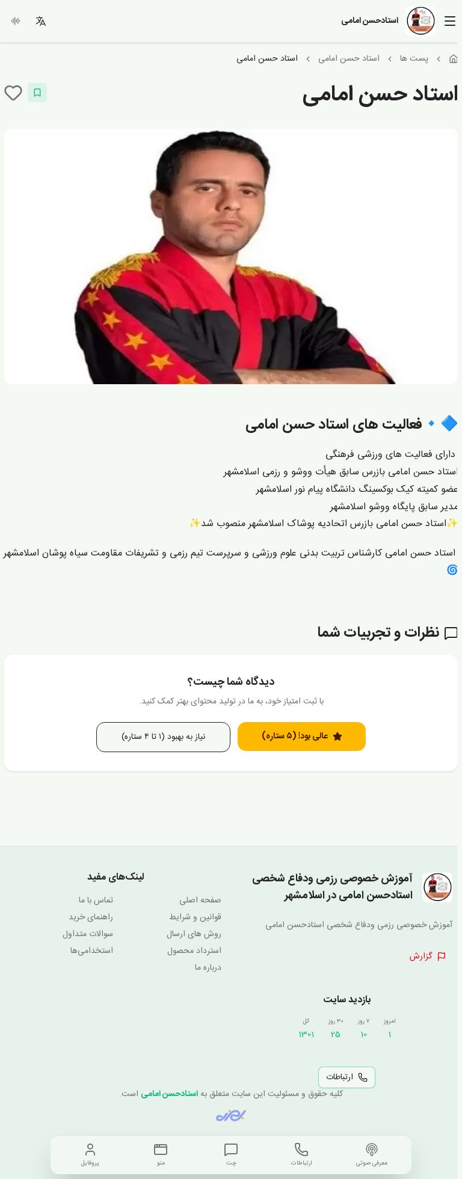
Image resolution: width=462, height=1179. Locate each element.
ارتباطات (339, 1077)
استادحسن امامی (169, 1094)
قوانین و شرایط (195, 917)
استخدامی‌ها (91, 951)
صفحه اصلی (200, 901)
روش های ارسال (194, 934)
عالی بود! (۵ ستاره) (295, 736)
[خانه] (453, 59)
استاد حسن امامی (349, 59)
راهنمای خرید (91, 917)
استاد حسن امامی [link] (267, 59)
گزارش (421, 956)
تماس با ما (96, 901)
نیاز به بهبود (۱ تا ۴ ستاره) (163, 737)
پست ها (414, 59)
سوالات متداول (88, 934)
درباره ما (208, 968)
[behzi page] (231, 1115)
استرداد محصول (194, 951)
